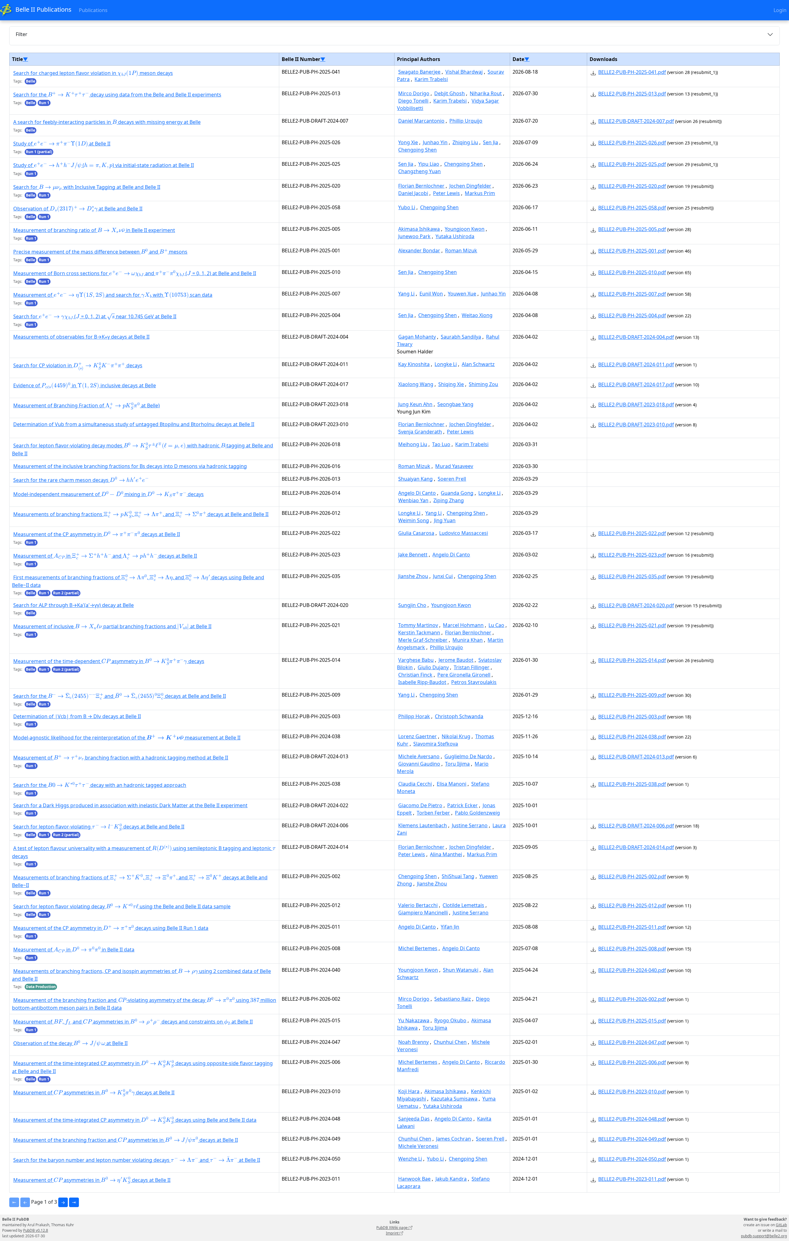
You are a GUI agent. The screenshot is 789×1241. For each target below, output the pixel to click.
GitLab (781, 1224)
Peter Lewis (446, 193)
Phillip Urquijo (465, 120)
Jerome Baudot (456, 660)
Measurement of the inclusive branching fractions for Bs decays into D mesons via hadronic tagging (130, 466)
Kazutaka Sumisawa (454, 1098)
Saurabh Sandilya (461, 336)
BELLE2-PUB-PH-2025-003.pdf (632, 716)
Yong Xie (408, 142)
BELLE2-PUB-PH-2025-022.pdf (632, 533)
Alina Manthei (446, 854)
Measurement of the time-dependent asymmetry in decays (108, 662)
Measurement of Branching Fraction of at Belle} (86, 406)
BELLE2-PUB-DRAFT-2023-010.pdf (636, 424)
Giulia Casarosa (416, 533)
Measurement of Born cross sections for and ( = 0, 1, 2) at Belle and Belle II (134, 274)
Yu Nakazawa (413, 1020)
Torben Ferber (433, 812)
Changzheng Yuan (419, 171)
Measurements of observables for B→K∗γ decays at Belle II (81, 336)
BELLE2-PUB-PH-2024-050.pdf (632, 1159)
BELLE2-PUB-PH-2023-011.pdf (632, 1179)
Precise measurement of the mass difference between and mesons (100, 252)
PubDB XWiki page (392, 1227)
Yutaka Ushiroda (454, 236)
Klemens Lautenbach (422, 825)
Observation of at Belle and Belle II (77, 209)
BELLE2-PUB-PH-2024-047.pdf (632, 1042)
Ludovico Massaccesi (463, 533)
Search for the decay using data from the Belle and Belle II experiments (117, 95)
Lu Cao (496, 625)
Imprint (392, 1233)
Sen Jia (490, 142)
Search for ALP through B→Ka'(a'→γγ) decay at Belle (73, 605)
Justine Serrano (470, 825)
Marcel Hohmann (463, 625)
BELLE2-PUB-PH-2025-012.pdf (632, 905)
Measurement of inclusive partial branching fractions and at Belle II (112, 627)
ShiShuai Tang (458, 876)
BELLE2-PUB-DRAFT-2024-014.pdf (636, 847)
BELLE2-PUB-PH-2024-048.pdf (632, 1119)
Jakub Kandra (451, 1178)
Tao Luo (441, 444)
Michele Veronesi (418, 1146)
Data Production (41, 986)
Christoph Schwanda (459, 716)
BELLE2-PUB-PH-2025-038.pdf (632, 784)
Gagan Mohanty (417, 336)
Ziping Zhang (448, 500)
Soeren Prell (452, 478)
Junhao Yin (435, 142)
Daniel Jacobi (413, 193)
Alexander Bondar (419, 250)
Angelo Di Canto (417, 493)
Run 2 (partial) (66, 593)
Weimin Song (413, 520)
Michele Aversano (418, 756)
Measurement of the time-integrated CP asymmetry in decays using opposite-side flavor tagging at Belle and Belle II (142, 1067)
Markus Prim (480, 193)
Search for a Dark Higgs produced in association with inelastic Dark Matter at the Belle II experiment (130, 805)
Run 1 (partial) (39, 151)
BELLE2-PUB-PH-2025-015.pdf (632, 1020)
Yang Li (406, 293)
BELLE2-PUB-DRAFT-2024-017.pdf (636, 384)
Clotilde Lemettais (463, 905)
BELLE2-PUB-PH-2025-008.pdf (632, 948)
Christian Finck (415, 674)
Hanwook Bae (414, 1178)
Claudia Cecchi (415, 783)
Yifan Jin (450, 926)
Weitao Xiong (477, 315)
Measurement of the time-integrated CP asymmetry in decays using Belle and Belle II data (134, 1120)
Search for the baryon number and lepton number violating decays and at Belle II (136, 1160)
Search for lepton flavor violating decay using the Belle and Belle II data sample (122, 907)
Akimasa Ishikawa (419, 229)
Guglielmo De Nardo (468, 756)
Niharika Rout (486, 93)
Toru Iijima (457, 763)
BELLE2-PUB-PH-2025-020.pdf (632, 186)
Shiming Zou (483, 384)
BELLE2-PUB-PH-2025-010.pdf (632, 272)
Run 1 (44, 102)
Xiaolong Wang (415, 384)
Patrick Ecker (462, 805)
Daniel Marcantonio (421, 120)
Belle (30, 81)
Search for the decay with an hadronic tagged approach (99, 786)
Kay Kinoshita (414, 364)
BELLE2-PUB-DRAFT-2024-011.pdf (636, 364)
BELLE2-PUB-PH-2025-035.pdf (632, 576)
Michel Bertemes (417, 948)
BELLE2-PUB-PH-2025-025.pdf (632, 164)
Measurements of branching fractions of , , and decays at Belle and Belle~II (140, 881)
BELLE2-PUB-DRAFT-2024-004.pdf (636, 337)
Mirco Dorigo (413, 93)
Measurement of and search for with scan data (112, 295)
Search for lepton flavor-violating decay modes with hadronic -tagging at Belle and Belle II (142, 449)
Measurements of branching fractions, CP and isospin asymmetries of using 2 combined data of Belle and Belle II (141, 975)
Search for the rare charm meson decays (81, 480)
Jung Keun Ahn (415, 404)
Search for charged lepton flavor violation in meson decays (93, 74)
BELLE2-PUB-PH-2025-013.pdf (632, 93)
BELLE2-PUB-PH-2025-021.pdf (632, 625)
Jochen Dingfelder (470, 185)
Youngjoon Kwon (464, 229)
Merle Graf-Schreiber (423, 640)
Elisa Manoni (451, 783)
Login (780, 10)
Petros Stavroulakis (474, 682)
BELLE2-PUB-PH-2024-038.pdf (632, 736)
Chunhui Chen (450, 1042)
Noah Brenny (413, 1042)
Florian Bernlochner (421, 185)
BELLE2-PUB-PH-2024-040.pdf (632, 970)
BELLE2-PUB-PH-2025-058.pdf (632, 207)
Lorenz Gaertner (417, 736)
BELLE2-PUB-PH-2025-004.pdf (632, 315)
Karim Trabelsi (431, 79)
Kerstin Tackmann (419, 632)
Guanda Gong (457, 493)
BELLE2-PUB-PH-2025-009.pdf (632, 695)
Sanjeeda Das (414, 1118)
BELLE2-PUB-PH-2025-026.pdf (632, 142)
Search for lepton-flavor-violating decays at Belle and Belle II (98, 827)
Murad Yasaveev (454, 466)
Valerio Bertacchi (418, 905)
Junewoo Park (414, 236)
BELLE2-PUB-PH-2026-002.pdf (632, 999)
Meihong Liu (412, 444)
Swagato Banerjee (419, 71)
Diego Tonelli (413, 100)
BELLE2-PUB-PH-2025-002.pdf (632, 876)
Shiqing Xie (451, 384)
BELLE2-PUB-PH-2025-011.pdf (632, 927)
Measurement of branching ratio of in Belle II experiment (94, 231)
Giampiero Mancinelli (423, 912)
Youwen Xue (462, 293)
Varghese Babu (416, 660)
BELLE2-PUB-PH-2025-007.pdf (632, 294)
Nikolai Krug (456, 736)
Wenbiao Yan (413, 500)
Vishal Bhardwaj (464, 71)
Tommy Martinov (418, 625)
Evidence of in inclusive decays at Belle (84, 386)
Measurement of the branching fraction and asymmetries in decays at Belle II (125, 1140)
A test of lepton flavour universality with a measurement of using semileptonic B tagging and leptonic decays (143, 852)
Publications (93, 10)
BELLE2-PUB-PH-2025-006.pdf (632, 1062)
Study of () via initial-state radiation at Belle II (103, 166)
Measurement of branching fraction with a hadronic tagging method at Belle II (120, 758)
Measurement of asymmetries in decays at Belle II (93, 1093)
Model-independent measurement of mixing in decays (108, 494)
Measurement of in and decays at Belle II (105, 556)
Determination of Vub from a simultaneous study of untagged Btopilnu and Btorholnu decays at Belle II (133, 424)
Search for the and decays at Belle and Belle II (119, 696)
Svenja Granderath (420, 431)
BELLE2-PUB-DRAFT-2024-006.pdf (636, 825)
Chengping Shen (417, 149)
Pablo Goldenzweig (477, 812)
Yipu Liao (428, 164)
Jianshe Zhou (413, 576)
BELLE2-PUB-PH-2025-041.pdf (632, 72)
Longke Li (446, 364)
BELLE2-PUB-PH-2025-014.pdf (632, 660)
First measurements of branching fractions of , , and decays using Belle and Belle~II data (138, 581)
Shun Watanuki (460, 969)
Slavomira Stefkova (435, 743)
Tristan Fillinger (471, 667)
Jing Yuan (445, 520)
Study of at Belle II (61, 144)
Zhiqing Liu (465, 142)
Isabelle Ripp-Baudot (422, 682)
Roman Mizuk (461, 250)
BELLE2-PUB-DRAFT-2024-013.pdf (636, 756)
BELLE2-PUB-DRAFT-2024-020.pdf (636, 605)
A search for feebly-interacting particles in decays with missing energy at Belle (107, 123)
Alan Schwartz (478, 364)
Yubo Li (406, 207)
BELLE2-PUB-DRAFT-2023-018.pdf (636, 404)
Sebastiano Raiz (452, 998)
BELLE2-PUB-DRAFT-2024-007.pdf (636, 121)
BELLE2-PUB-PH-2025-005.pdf (632, 229)
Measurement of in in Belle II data (73, 950)
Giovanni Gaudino (419, 763)
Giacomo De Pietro (420, 805)
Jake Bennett (412, 554)
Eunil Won (431, 293)
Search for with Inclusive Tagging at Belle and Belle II (86, 188)
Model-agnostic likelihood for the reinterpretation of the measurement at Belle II (126, 738)
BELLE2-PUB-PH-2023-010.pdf (632, 1091)
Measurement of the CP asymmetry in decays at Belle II (96, 535)
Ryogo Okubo (450, 1020)
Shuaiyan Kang (415, 478)
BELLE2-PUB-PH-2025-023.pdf (632, 554)
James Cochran (453, 1138)
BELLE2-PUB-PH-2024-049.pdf (632, 1139)
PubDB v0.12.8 (35, 1230)
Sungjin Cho (412, 605)
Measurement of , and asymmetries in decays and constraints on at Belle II (133, 1022)
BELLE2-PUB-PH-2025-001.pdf (632, 250)
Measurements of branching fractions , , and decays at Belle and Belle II (140, 515)
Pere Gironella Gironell (463, 674)
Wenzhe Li (410, 1158)
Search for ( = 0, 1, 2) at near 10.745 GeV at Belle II (94, 316)
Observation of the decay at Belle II (70, 1044)
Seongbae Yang (455, 404)
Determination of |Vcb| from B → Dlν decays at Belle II (77, 716)
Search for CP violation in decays (77, 366)
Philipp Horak (414, 716)
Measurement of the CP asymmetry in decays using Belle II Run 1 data (110, 929)
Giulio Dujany (433, 667)
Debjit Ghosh (449, 93)
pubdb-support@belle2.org (764, 1236)
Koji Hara (408, 1091)
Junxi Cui (443, 576)
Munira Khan (467, 640)
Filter (21, 34)
